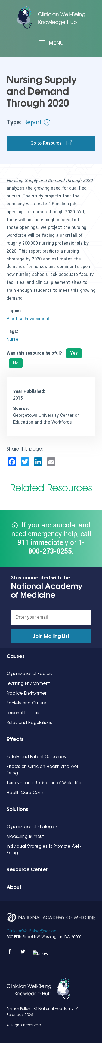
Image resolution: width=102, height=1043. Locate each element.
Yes (74, 353)
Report (32, 122)
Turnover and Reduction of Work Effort (44, 782)
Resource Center (27, 869)
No (15, 363)
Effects (15, 739)
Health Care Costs (25, 792)
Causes (16, 656)
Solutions (17, 809)
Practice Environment (28, 318)
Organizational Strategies (32, 826)
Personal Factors (23, 712)
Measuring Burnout (25, 836)
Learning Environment (28, 683)
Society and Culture (26, 703)
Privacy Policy (18, 1008)
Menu (55, 43)
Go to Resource (46, 143)
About (14, 887)
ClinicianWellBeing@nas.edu (33, 931)
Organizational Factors (29, 673)
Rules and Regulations (29, 722)
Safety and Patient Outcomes (36, 756)
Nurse (12, 339)
